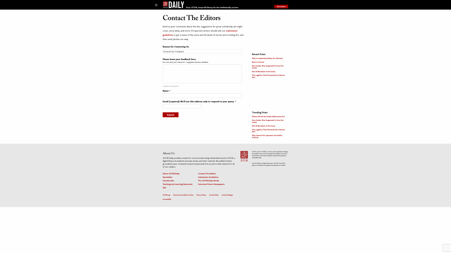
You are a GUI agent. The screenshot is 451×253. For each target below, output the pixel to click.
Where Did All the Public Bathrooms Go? (268, 116)
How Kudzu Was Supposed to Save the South (268, 66)
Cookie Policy (214, 195)
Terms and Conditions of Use (183, 195)
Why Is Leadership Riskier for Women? (267, 58)
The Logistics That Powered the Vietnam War (268, 76)
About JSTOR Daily (171, 173)
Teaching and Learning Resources (177, 184)
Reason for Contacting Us (176, 46)
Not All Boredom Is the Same (263, 71)
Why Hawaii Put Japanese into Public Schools (267, 136)
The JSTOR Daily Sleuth (208, 180)
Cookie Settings (227, 195)
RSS (164, 187)
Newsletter (281, 6)
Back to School (258, 62)
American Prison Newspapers (211, 184)
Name (167, 90)
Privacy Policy (201, 195)
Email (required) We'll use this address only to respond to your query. (199, 101)
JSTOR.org (166, 195)
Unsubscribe (168, 180)
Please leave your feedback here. (179, 59)
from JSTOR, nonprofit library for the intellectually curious (212, 7)
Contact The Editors (207, 173)
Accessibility (167, 199)
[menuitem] (281, 6)
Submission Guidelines (208, 177)
